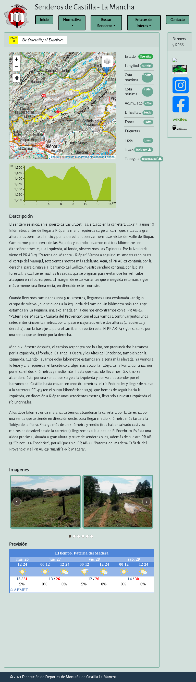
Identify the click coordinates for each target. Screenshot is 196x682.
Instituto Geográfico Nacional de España (90, 157)
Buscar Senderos (104, 23)
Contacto (177, 20)
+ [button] (16, 59)
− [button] (16, 67)
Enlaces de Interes (143, 23)
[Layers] (107, 61)
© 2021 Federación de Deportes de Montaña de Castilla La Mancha (63, 677)
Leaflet (55, 157)
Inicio (44, 20)
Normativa (72, 20)
